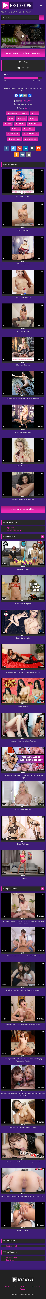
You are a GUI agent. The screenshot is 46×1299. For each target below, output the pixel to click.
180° (35, 113)
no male (29, 129)
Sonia (27, 108)
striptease (31, 139)
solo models (31, 134)
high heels (35, 123)
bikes (34, 118)
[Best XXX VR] (19, 5)
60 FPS (22, 118)
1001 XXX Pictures (13, 530)
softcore (14, 134)
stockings (15, 139)
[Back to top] (39, 1292)
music (16, 129)
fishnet (21, 123)
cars (9, 123)
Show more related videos (23, 509)
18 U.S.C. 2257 (11, 1286)
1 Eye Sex (10, 528)
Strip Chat (10, 1260)
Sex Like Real (11, 1246)
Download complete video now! (24, 53)
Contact (23, 1289)
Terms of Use (36, 1286)
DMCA (24, 1286)
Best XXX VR (26, 101)
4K (12, 118)
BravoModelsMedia (18, 113)
